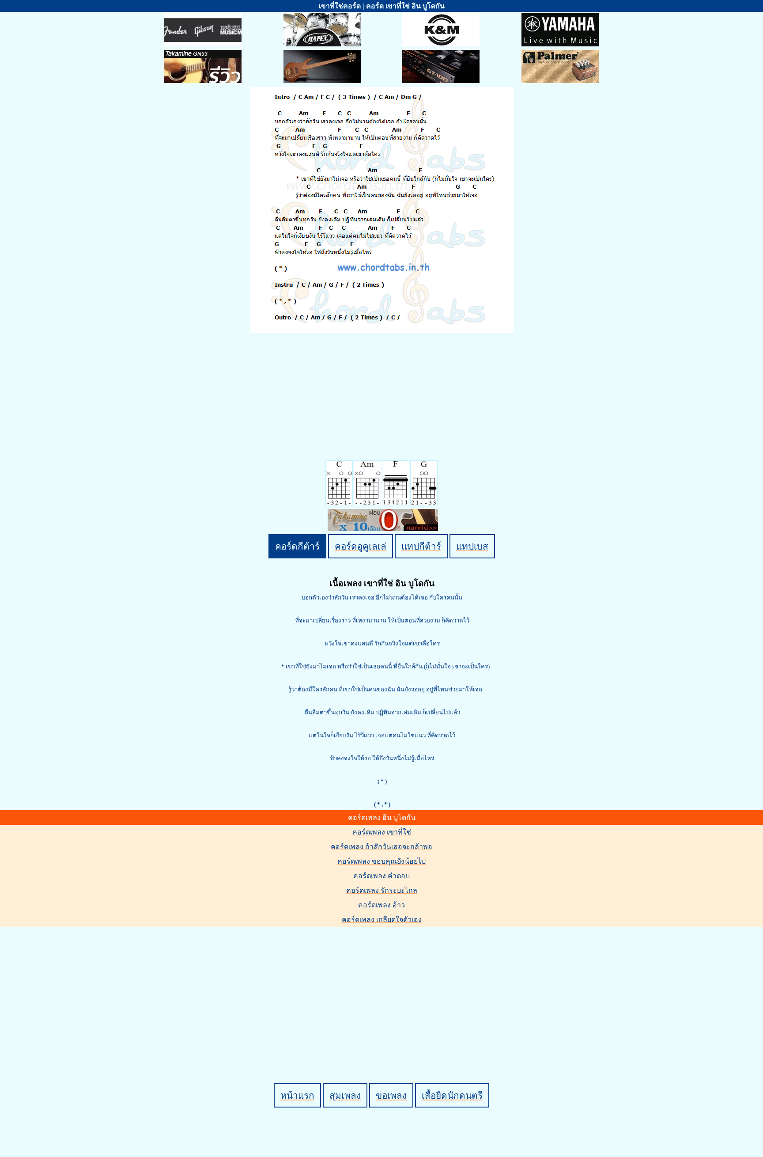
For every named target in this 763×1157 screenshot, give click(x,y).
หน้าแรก (297, 1095)
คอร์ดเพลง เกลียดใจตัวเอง (382, 919)
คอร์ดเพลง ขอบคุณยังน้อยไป (381, 861)
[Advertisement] (383, 990)
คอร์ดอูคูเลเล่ (360, 546)
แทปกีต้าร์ (421, 546)
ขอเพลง (391, 1095)
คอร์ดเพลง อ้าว (381, 905)
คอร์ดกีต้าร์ (297, 546)
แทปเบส (472, 546)
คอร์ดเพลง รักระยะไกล (381, 890)
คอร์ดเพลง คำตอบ (381, 876)
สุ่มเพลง (345, 1095)
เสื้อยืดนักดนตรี (452, 1095)
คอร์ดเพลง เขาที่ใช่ (381, 832)
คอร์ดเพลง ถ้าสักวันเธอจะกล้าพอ (381, 846)
